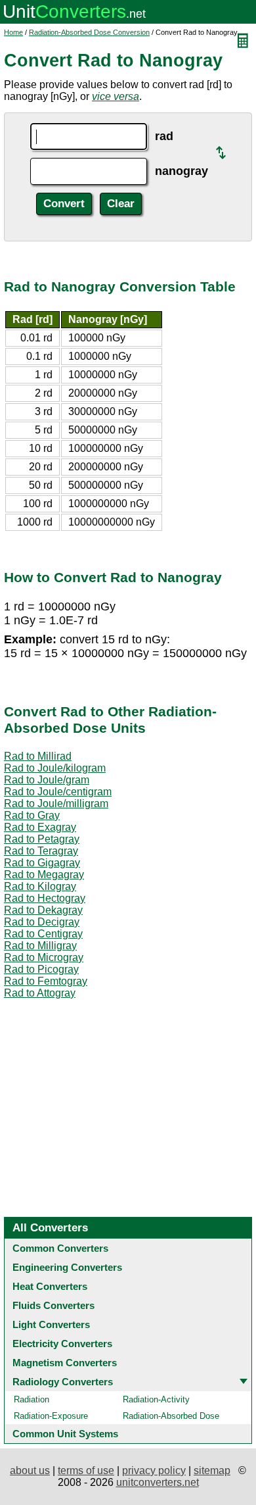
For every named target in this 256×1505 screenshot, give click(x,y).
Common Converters (60, 1248)
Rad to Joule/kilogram (55, 768)
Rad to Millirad (38, 756)
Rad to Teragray (41, 850)
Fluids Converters (53, 1305)
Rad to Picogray (41, 969)
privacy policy (154, 1470)
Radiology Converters (62, 1381)
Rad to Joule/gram (46, 779)
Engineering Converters (67, 1267)
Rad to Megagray (44, 874)
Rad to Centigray (43, 933)
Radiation (31, 1399)
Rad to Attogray (39, 993)
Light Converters (51, 1324)
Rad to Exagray (40, 827)
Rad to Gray (32, 815)
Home (13, 32)
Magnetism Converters (64, 1362)
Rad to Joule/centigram (58, 791)
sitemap (212, 1470)
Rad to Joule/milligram (56, 803)
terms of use (86, 1470)
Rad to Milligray (40, 945)
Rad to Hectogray (44, 898)
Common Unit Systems (65, 1433)
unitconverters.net (157, 1482)
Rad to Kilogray (40, 886)
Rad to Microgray (43, 957)
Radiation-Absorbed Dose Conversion (89, 32)
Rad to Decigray (41, 921)
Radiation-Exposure (51, 1416)
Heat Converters (49, 1286)
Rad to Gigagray (42, 862)
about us (30, 1470)
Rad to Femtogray (45, 981)
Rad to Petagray (41, 839)
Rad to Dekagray (43, 910)
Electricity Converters (62, 1343)
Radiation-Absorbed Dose (171, 1416)
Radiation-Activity (156, 1399)
